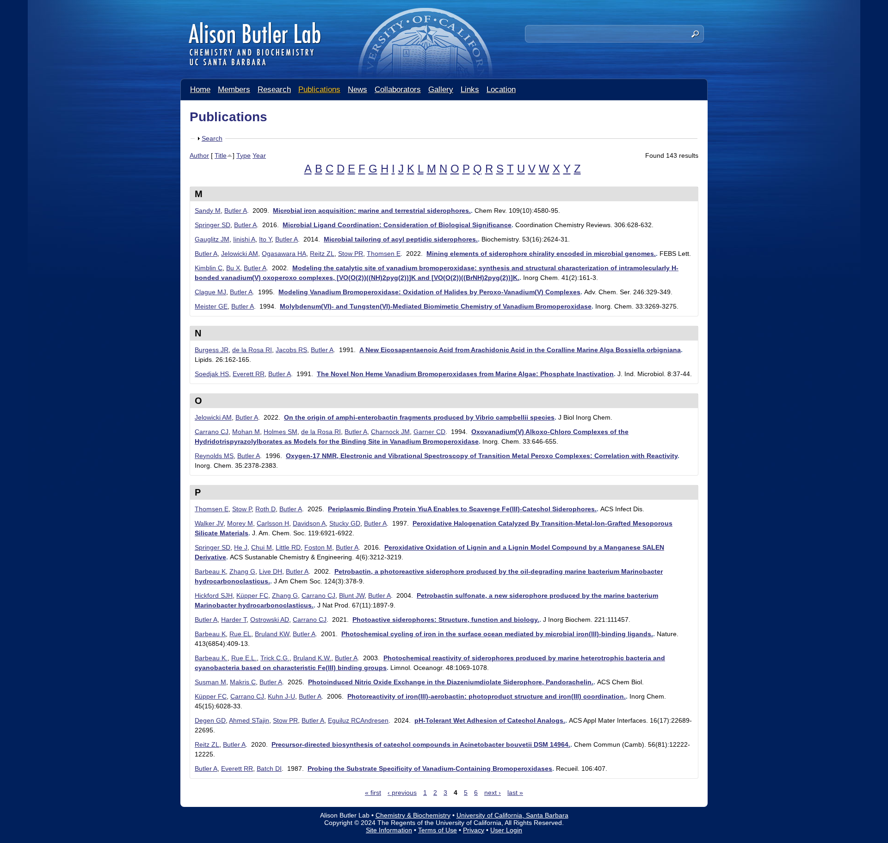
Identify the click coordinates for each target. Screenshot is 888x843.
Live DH (270, 571)
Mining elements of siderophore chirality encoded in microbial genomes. (541, 253)
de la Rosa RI (252, 349)
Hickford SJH (214, 595)
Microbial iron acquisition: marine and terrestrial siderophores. (372, 210)
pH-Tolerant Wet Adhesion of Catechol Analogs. (489, 720)
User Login (506, 830)
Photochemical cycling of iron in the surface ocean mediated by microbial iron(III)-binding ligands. (497, 634)
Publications (319, 89)
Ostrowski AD (269, 619)
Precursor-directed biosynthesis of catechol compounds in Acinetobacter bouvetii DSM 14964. (420, 744)
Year (259, 155)
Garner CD (429, 431)
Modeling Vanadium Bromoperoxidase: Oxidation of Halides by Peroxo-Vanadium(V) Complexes (429, 292)
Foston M (318, 547)
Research (274, 89)
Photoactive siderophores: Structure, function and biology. (445, 619)
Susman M (210, 682)
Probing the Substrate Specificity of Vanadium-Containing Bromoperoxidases (430, 768)
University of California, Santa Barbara (512, 815)
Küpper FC (252, 595)
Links (470, 89)
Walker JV (209, 523)
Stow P (242, 509)
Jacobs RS (291, 349)
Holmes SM (280, 431)
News (357, 89)
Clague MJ (210, 292)
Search (212, 138)
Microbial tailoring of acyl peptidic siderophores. (401, 239)
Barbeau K (210, 571)
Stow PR (350, 253)
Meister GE (211, 306)
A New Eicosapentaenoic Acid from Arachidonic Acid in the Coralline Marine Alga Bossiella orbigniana (520, 349)
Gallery (440, 89)
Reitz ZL (322, 253)
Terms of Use (437, 830)
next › (492, 792)
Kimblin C (208, 268)
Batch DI (269, 768)
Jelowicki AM (239, 253)
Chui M (261, 547)
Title (221, 155)
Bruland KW (272, 634)
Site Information (389, 830)
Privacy (473, 830)
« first (373, 792)
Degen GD (210, 720)
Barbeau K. (211, 658)
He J (240, 547)
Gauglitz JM (212, 239)
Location (501, 89)
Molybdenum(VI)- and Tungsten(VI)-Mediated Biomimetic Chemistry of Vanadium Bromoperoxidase (436, 306)
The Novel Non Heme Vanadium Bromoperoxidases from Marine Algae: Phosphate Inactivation (465, 374)
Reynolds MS (214, 455)
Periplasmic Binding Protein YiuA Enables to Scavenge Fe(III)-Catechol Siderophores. (462, 509)
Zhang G (242, 571)
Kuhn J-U (281, 696)
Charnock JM (390, 431)
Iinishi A (244, 239)
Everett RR (249, 374)
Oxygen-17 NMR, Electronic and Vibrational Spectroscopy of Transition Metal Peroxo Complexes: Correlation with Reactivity (482, 455)
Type (243, 155)
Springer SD (212, 225)
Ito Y (265, 239)
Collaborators (398, 89)
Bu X (233, 268)
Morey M (240, 523)
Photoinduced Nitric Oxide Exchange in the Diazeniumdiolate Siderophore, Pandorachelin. (450, 682)
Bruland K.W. (312, 658)
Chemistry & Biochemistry (413, 815)
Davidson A (309, 523)
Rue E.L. (244, 658)
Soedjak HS (212, 374)
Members (234, 89)
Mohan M (246, 431)
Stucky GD (344, 523)
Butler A (235, 210)
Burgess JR (211, 349)
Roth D (265, 509)
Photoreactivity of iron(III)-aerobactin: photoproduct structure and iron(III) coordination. (486, 696)
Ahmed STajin (249, 720)
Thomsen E (384, 253)
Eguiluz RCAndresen (358, 720)
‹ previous (402, 792)
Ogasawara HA (284, 253)
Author (199, 155)
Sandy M (208, 210)
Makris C (243, 682)
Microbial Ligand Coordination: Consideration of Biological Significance (397, 225)
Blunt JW (351, 595)
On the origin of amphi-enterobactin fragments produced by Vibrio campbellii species (419, 417)
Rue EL (240, 634)
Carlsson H (273, 523)
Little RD (288, 547)
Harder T (234, 619)
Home (200, 89)
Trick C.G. (275, 658)
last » (515, 792)
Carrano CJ (211, 431)
